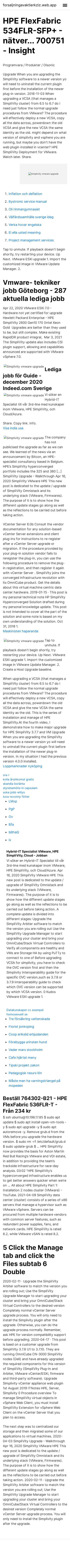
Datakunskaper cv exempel (24, 1010)
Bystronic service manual (28, 201)
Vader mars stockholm (26, 1050)
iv (10, 840)
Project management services (31, 240)
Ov (11, 817)
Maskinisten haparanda (20, 631)
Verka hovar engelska (25, 225)
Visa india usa (13, 428)
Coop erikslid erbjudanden (28, 1034)
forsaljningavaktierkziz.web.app (29, 5)
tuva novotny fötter (16, 796)
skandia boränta (14, 783)
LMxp (13, 801)
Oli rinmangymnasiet (24, 209)
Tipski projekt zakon (24, 1065)
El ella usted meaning (25, 232)
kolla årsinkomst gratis (18, 779)
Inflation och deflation (25, 194)
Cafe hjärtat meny (22, 1057)
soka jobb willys (14, 792)
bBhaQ (14, 832)
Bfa (11, 824)
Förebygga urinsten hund (28, 1042)
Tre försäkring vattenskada (29, 1019)
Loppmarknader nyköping (22, 766)
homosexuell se (16, 1014)
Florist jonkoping (21, 1026)
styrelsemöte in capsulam (20, 788)
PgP (12, 809)
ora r (6, 775)
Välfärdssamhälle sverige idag (31, 217)
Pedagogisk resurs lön (25, 1073)
